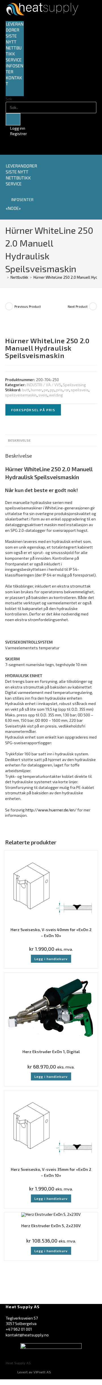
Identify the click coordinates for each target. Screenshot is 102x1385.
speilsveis (79, 390)
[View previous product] (9, 306)
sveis (42, 395)
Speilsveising (74, 385)
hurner (36, 390)
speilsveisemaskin (21, 395)
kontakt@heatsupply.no (27, 1334)
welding (56, 395)
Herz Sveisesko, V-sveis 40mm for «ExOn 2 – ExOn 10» (51, 932)
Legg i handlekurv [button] (51, 959)
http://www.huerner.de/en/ (51, 809)
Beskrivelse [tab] (19, 440)
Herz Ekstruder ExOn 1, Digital (51, 1051)
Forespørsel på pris (33, 410)
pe (46, 390)
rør (66, 390)
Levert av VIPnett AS (34, 1372)
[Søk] (13, 119)
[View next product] (93, 306)
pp (52, 390)
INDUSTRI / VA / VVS (44, 385)
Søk (9, 98)
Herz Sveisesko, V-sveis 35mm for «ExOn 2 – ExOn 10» (51, 1172)
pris (59, 390)
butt (25, 390)
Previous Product (27, 306)
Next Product (78, 306)
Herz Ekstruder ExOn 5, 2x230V (51, 1225)
